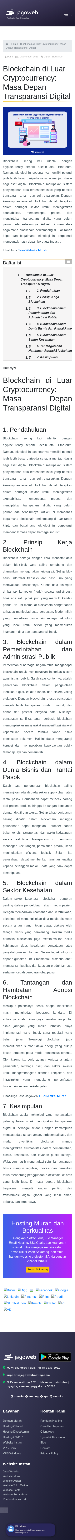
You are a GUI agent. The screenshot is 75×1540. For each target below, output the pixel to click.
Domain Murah (12, 1420)
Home (14, 44)
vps (45, 1396)
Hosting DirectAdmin (16, 1431)
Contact (45, 1448)
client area (47, 1431)
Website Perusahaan (15, 1494)
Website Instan (12, 1442)
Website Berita (12, 1489)
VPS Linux (9, 1448)
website (57, 1396)
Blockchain (57, 56)
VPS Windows (12, 1453)
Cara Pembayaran (51, 1426)
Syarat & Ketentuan (52, 1437)
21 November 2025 (28, 56)
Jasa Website (11, 1471)
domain (18, 1396)
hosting (33, 1396)
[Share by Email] (32, 1290)
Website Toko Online (15, 1485)
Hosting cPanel (12, 1426)
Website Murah (12, 1476)
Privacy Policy (49, 1453)
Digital (47, 56)
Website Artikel (12, 1480)
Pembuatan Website (15, 1499)
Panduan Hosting (51, 1420)
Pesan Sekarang (38, 1269)
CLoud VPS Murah (52, 1096)
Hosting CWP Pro (14, 1437)
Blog (43, 1442)
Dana (10, 56)
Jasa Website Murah (32, 250)
